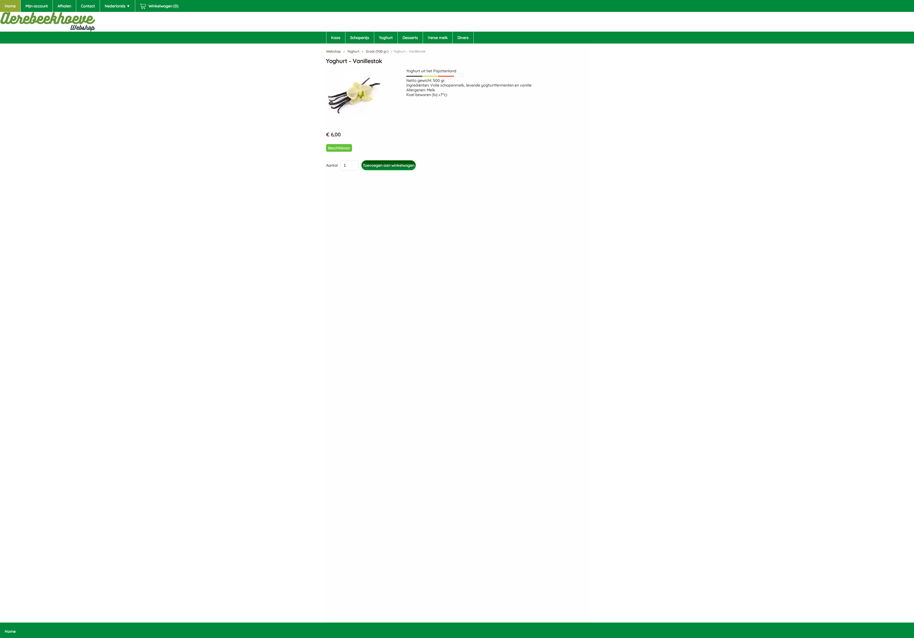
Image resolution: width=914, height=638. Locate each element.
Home (10, 6)
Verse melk (438, 37)
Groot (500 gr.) (377, 51)
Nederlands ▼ (117, 6)
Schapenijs (359, 37)
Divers (463, 37)
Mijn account (36, 6)
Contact (88, 6)
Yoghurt (386, 37)
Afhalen (64, 6)
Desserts (410, 37)
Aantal (332, 165)
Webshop (333, 51)
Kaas (335, 37)
